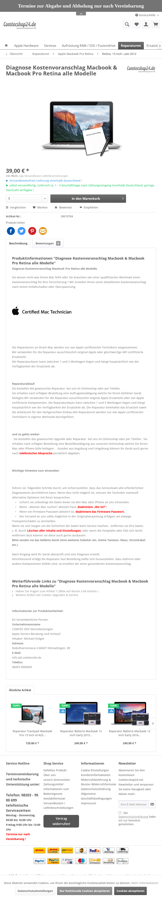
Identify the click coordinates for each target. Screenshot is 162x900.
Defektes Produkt (55, 770)
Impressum (88, 803)
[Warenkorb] (156, 24)
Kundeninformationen (95, 775)
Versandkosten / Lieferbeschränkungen (58, 805)
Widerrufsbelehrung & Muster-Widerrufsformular (98, 782)
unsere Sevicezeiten (56, 780)
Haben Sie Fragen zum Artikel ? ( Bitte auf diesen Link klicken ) (56, 591)
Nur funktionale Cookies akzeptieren (84, 891)
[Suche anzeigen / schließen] (127, 24)
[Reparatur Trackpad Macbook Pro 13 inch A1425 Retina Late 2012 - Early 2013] (32, 713)
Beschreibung (18, 243)
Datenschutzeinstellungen (35, 891)
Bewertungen (47, 243)
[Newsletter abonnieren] (152, 804)
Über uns (49, 775)
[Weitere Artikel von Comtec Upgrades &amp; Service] (141, 71)
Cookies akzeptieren (130, 891)
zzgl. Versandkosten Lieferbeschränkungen (43, 175)
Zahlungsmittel (53, 784)
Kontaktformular (54, 798)
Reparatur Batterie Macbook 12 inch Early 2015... (81, 733)
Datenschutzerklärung (96, 789)
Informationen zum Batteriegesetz (56, 791)
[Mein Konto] (146, 24)
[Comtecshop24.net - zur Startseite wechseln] (20, 30)
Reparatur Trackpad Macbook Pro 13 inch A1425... (32, 733)
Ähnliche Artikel (20, 690)
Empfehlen (90, 207)
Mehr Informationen (144, 883)
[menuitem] (104, 24)
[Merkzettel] (136, 24)
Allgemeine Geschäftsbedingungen (96, 796)
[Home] (6, 45)
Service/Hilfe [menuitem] (147, 15)
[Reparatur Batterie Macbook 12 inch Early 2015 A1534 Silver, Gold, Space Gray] (81, 713)
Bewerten (65, 207)
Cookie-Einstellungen (95, 770)
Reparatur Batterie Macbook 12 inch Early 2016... (129, 733)
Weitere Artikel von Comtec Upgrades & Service (46, 595)
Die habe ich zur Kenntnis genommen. (137, 818)
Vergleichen (17, 207)
